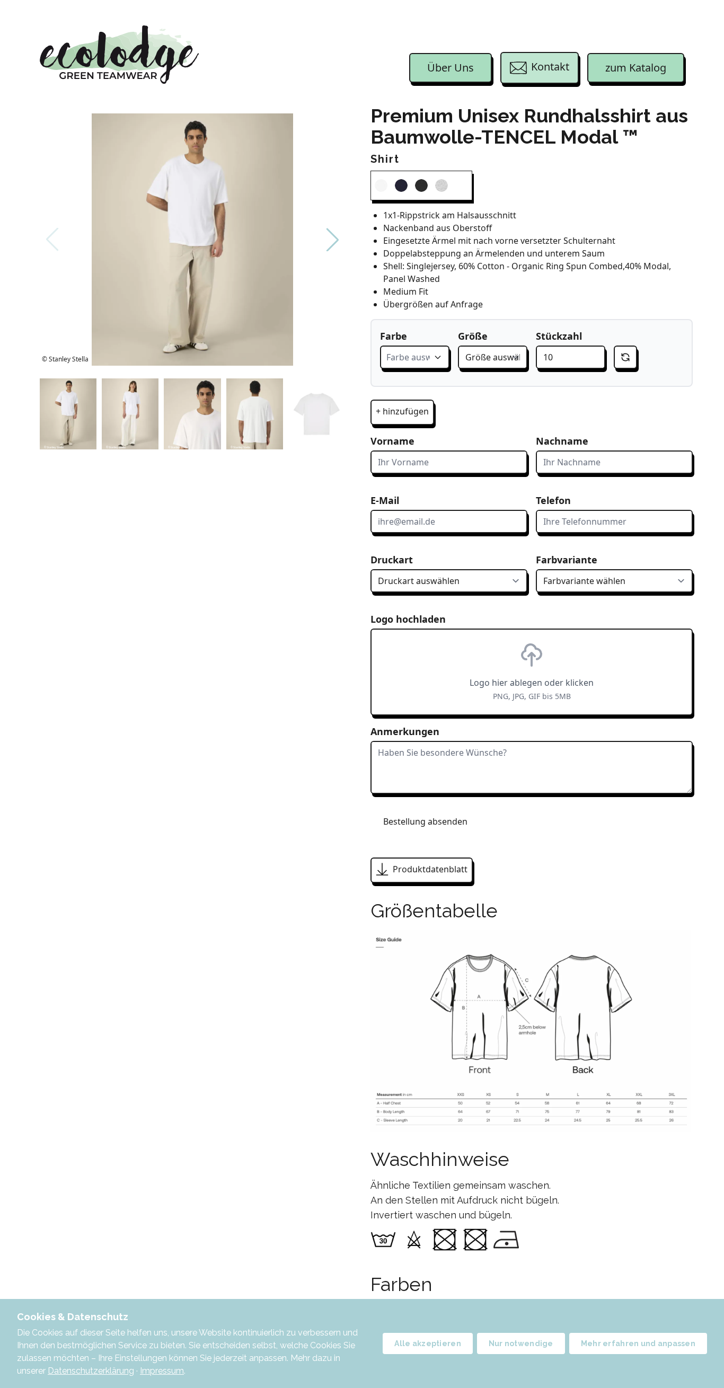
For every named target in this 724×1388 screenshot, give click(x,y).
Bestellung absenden (425, 821)
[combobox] (414, 357)
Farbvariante (566, 559)
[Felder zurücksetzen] (625, 357)
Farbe (393, 336)
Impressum (162, 1371)
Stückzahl (559, 336)
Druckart (391, 559)
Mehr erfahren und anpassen (638, 1343)
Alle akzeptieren (427, 1343)
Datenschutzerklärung (91, 1371)
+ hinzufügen (402, 411)
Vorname (392, 441)
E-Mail (384, 500)
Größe (473, 336)
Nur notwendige (521, 1343)
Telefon (553, 500)
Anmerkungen (404, 731)
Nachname (562, 441)
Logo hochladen (408, 619)
